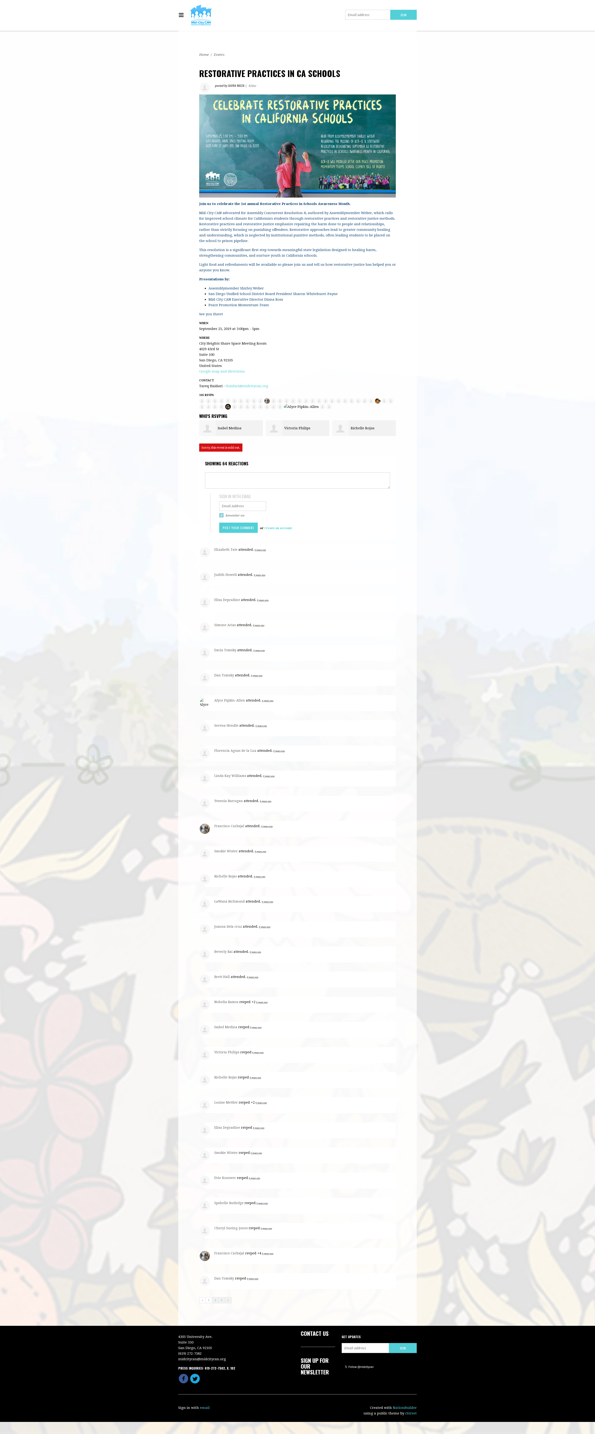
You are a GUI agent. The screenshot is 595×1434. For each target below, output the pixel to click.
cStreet (411, 1413)
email (205, 1408)
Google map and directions (222, 371)
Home (204, 55)
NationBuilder (405, 1408)
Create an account (278, 528)
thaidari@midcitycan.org (246, 386)
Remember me (235, 515)
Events (219, 55)
